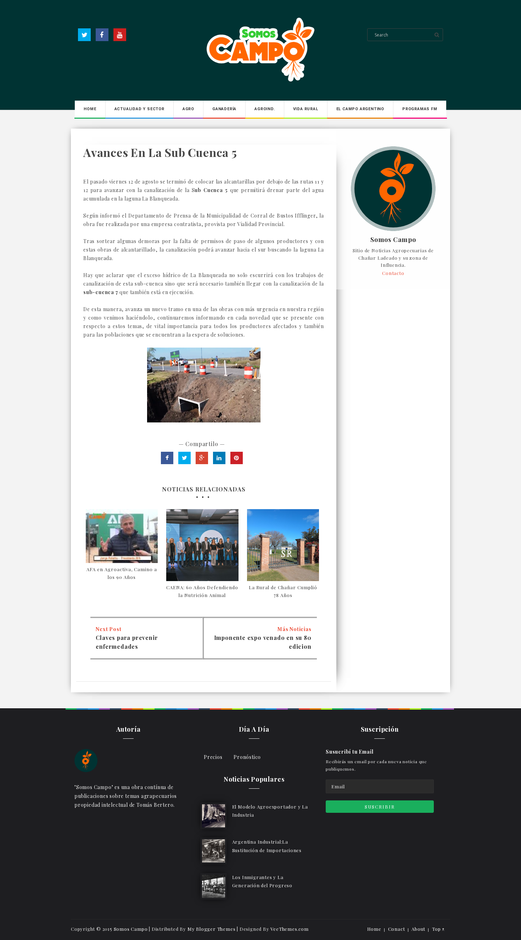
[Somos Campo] (85, 759)
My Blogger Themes (211, 929)
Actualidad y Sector (139, 109)
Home (90, 109)
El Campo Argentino (360, 109)
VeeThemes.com (289, 929)
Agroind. (264, 109)
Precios (213, 757)
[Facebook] (102, 34)
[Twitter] (84, 34)
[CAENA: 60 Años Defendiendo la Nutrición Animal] (202, 545)
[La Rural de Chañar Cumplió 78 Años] (283, 545)
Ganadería (224, 109)
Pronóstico (247, 757)
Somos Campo (393, 239)
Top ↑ (438, 929)
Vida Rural (305, 109)
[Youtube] (119, 34)
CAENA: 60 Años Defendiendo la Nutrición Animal (202, 591)
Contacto (393, 273)
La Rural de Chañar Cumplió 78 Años (283, 591)
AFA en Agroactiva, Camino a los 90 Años (121, 573)
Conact (396, 929)
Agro (188, 109)
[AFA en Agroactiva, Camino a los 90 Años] (121, 536)
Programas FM (419, 109)
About (418, 929)
